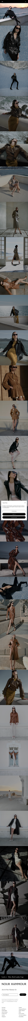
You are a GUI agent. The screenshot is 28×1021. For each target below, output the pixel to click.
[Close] (25, 1)
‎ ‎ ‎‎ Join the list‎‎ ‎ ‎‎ (24, 1014)
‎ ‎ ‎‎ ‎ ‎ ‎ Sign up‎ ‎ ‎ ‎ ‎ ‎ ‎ (23, 994)
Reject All (14, 514)
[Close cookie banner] (25, 503)
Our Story (4, 1007)
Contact (20, 1007)
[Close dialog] (27, 1010)
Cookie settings (14, 511)
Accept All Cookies (14, 517)
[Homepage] (2, 1)
